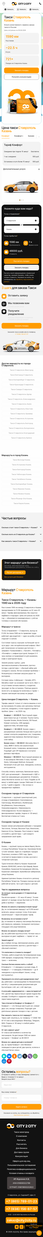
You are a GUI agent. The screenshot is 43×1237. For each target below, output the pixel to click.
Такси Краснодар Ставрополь (21, 385)
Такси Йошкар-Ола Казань (21, 499)
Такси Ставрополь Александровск (21, 399)
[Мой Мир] (4, 1061)
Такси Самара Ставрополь (21, 389)
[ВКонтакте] (9, 1056)
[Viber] (30, 1056)
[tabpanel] (21, 171)
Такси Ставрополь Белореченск (21, 428)
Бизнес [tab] (31, 136)
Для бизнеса (21, 1148)
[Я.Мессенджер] (4, 1056)
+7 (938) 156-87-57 (21, 1209)
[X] (24, 1056)
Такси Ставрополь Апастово (21, 409)
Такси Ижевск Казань (21, 494)
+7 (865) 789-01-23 (21, 1201)
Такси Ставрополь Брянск (21, 438)
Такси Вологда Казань (21, 460)
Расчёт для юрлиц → (15, 572)
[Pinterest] (9, 1061)
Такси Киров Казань (22, 503)
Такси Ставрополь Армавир (21, 414)
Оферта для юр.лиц (21, 1161)
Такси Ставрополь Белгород (21, 423)
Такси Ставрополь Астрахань (21, 418)
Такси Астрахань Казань (21, 465)
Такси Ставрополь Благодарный (21, 433)
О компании (21, 1136)
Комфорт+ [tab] (18, 136)
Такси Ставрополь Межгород (21, 370)
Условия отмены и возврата (21, 1173)
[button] (21, 169)
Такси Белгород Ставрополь (21, 375)
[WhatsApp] (35, 1056)
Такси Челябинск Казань (21, 479)
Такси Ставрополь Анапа (21, 404)
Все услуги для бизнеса (13, 577)
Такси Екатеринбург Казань (21, 484)
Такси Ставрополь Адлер (22, 394)
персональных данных (21, 1115)
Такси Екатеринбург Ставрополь (21, 380)
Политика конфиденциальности (21, 1169)
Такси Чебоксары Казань (22, 474)
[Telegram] (19, 1056)
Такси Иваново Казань (21, 489)
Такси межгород (21, 1132)
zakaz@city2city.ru (21, 1220)
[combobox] (20, 220)
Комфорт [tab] (6, 136)
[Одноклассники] (14, 1056)
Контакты (21, 1140)
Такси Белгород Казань (21, 469)
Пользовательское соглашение (22, 1165)
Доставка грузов (21, 1152)
